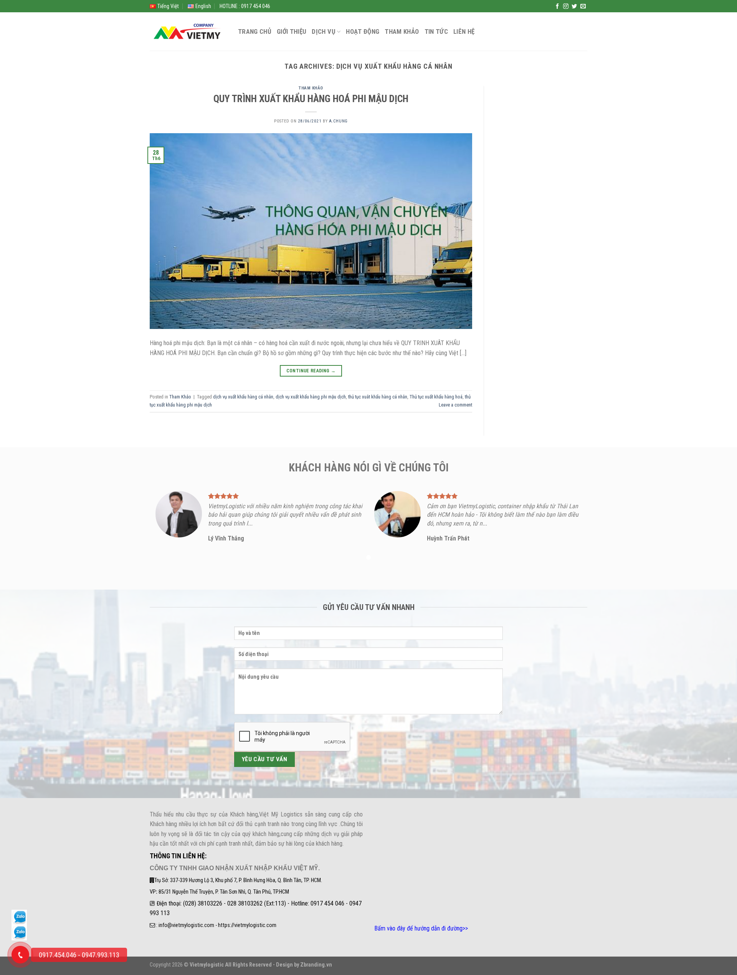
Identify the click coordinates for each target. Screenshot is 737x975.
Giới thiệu (291, 31)
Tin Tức (436, 31)
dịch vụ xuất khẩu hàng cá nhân (243, 397)
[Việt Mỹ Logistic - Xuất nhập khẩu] (188, 32)
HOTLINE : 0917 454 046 (245, 6)
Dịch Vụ (323, 31)
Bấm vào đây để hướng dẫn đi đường (418, 928)
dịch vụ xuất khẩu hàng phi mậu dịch (311, 397)
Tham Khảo (402, 31)
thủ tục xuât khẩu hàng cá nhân (377, 397)
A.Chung (338, 121)
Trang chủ (254, 31)
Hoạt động (362, 31)
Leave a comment (455, 405)
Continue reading (311, 370)
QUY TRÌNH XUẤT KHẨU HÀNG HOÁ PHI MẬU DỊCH (310, 98)
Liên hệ (463, 31)
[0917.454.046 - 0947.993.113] (20, 954)
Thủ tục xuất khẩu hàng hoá (436, 397)
